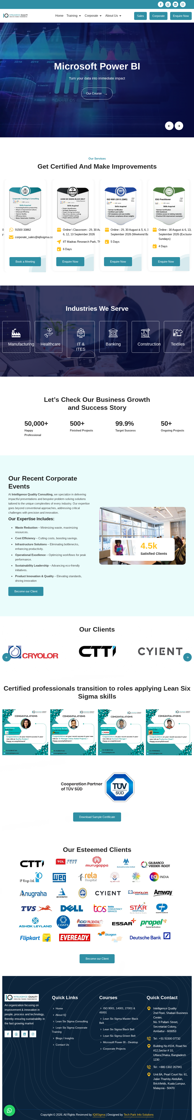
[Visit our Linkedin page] (175, 4)
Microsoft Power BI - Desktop (120, 1042)
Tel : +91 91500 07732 (166, 1038)
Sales (140, 15)
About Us (112, 15)
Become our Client (25, 591)
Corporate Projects (114, 1048)
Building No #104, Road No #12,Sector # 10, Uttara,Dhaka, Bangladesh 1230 (170, 1052)
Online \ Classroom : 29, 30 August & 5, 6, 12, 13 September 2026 (87, 232)
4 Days (163, 246)
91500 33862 (23, 229)
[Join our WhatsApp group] (9, 1110)
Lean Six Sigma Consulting (71, 1021)
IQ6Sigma (99, 1114)
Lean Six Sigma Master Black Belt (118, 1020)
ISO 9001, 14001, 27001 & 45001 (117, 1010)
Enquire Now (181, 15)
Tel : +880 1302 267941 (167, 1067)
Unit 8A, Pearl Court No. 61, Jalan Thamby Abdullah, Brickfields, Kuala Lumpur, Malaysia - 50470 (170, 1081)
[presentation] (169, 126)
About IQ (60, 1014)
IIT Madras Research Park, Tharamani (87, 241)
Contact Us (62, 1044)
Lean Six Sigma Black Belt (118, 1029)
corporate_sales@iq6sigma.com (35, 237)
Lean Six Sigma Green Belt (118, 1035)
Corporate (92, 15)
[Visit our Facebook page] (160, 4)
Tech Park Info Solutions (139, 1114)
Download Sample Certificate (97, 817)
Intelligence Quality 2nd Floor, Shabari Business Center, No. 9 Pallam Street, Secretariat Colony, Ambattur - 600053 (170, 1020)
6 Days (67, 249)
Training (72, 15)
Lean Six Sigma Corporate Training (69, 1029)
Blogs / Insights (64, 1038)
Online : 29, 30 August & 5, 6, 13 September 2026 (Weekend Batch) (132, 232)
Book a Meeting (25, 261)
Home (59, 15)
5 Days (115, 241)
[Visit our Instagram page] (183, 4)
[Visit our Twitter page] (168, 4)
